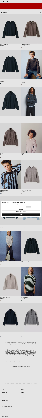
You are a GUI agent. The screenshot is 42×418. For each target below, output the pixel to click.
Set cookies (21, 209)
